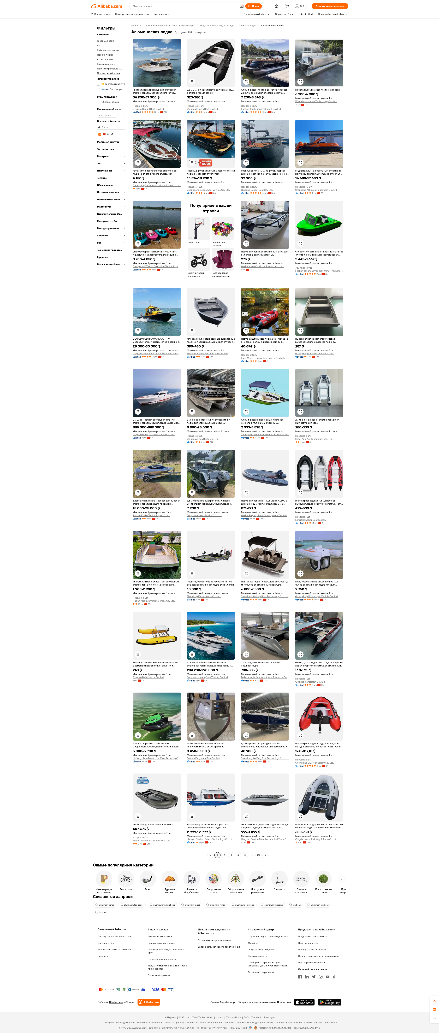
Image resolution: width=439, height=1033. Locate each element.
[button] (242, 6)
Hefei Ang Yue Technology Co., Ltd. (314, 439)
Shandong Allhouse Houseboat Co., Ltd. (316, 189)
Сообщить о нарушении (261, 972)
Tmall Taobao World (202, 1017)
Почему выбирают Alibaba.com (115, 936)
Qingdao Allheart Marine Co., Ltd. (204, 515)
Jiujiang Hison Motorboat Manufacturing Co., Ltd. (157, 758)
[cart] (287, 6)
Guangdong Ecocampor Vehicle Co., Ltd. (208, 189)
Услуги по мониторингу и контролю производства (167, 967)
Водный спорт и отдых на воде (217, 25)
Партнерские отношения (312, 962)
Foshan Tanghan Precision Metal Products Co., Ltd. (319, 270)
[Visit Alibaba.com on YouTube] (327, 977)
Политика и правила (159, 975)
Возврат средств (257, 956)
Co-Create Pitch (106, 943)
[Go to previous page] (210, 855)
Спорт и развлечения (155, 25)
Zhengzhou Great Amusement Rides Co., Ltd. (265, 434)
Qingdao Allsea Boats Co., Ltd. (202, 439)
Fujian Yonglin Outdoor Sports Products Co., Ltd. (265, 677)
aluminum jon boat (320, 905)
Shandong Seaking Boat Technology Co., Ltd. (264, 596)
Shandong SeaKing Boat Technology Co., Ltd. (265, 758)
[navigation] (110, 441)
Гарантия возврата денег (161, 943)
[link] (434, 1000)
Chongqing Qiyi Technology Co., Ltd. (314, 762)
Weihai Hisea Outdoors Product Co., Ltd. (262, 266)
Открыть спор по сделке (261, 949)
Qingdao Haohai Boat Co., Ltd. (202, 109)
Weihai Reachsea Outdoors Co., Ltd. (152, 840)
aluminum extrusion (244, 905)
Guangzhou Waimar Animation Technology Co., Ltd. (157, 266)
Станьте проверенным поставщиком (318, 956)
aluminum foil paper (133, 905)
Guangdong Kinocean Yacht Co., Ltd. (314, 353)
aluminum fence (217, 905)
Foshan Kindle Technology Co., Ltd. (151, 515)
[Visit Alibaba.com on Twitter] (314, 977)
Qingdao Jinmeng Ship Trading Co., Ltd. (207, 677)
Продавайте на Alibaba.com (313, 936)
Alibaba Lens (116, 1002)
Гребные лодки (247, 25)
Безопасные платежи (160, 936)
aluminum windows (273, 905)
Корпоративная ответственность (116, 949)
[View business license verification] (250, 1028)
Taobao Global (233, 1017)
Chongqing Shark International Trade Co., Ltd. (157, 185)
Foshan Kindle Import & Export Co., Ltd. (207, 353)
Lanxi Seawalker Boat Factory (310, 519)
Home (134, 25)
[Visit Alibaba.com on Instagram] (321, 977)
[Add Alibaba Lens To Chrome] (149, 1002)
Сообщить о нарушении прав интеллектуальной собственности (267, 964)
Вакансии (103, 956)
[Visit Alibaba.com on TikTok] (334, 977)
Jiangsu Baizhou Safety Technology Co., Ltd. (210, 839)
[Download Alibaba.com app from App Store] (304, 1002)
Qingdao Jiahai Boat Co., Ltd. (310, 681)
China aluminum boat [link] (272, 25)
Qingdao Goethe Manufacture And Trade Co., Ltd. (265, 839)
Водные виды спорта (183, 25)
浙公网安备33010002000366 (275, 1027)
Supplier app (227, 1002)
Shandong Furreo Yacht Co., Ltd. (204, 596)
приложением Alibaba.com (275, 1002)
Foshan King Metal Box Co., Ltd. (203, 758)
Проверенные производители (214, 940)
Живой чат (253, 943)
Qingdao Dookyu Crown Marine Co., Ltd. (154, 434)
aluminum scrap (106, 905)
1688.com (184, 1017)
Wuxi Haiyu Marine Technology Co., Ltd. (316, 101)
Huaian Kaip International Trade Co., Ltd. (154, 600)
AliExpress (170, 1017)
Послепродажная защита (162, 959)
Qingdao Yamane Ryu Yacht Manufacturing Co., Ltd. (157, 353)
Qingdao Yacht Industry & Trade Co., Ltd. (316, 839)
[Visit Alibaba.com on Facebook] (300, 977)
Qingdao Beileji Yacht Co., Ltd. (148, 677)
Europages (269, 1017)
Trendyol (256, 1017)
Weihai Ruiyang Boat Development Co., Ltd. (264, 515)
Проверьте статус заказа (312, 949)
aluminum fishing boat (164, 905)
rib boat (102, 912)
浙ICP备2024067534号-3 (307, 1027)
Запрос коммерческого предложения (219, 946)
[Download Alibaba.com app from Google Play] (329, 1002)
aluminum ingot (192, 905)
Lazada (219, 1017)
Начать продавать (308, 943)
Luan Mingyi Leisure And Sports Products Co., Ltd (265, 358)
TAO (246, 1017)
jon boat (297, 905)
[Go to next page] (265, 855)
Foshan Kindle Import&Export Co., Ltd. (261, 109)
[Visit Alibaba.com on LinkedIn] (307, 977)
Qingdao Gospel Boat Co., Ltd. (148, 109)
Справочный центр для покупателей (268, 936)
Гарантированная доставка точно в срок (167, 951)
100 (258, 855)
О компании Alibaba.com (112, 929)
